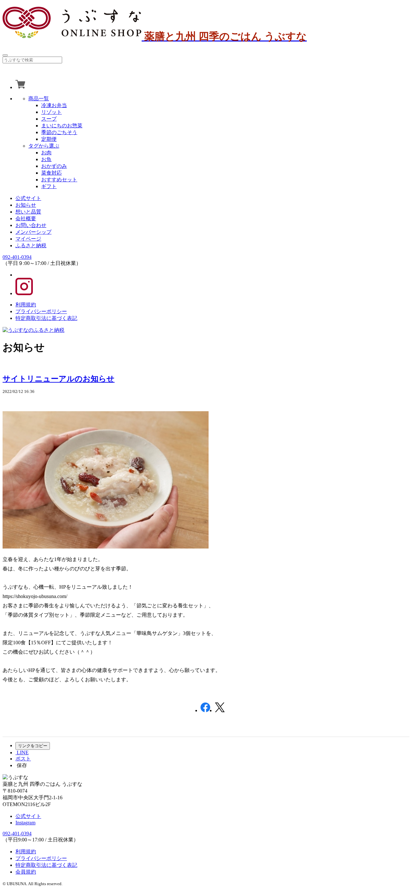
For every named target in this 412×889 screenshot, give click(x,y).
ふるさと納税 (30, 245)
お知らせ (25, 205)
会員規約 (25, 872)
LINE (22, 752)
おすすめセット (59, 179)
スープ (49, 119)
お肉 (46, 152)
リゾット (51, 112)
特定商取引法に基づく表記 (46, 318)
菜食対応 (51, 173)
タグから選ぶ (43, 146)
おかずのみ (54, 166)
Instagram (25, 822)
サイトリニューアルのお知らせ (59, 379)
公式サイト (28, 198)
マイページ (28, 238)
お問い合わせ (30, 225)
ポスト (23, 758)
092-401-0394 (17, 257)
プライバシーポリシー (41, 311)
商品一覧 (38, 98)
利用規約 (25, 304)
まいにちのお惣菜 (61, 125)
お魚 (46, 159)
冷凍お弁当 (54, 105)
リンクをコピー (32, 745)
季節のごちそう (59, 132)
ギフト (49, 186)
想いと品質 (28, 211)
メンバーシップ (33, 232)
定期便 (49, 139)
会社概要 (25, 218)
